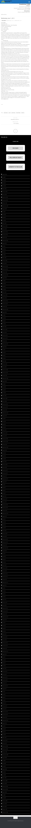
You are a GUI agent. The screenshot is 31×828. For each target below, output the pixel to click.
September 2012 (5, 651)
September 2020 (5, 378)
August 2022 (4, 312)
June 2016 (4, 522)
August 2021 (4, 346)
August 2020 (4, 381)
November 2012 (5, 645)
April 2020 (4, 392)
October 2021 (4, 341)
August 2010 (4, 723)
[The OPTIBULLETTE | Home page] (8, 2)
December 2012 (5, 642)
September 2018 (5, 447)
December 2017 (5, 470)
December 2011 (5, 677)
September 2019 (5, 412)
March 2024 (4, 257)
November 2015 (5, 542)
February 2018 (4, 464)
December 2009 (5, 746)
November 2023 (5, 269)
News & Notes (3, 14)
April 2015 (4, 562)
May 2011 (4, 697)
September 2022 (5, 309)
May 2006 (4, 772)
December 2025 (5, 197)
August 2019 (4, 415)
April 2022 (4, 323)
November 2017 (5, 473)
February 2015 (4, 568)
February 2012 (4, 671)
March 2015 (4, 565)
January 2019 (4, 435)
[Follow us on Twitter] (24, 137)
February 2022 (4, 329)
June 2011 (4, 694)
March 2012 (4, 668)
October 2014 (4, 579)
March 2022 (4, 326)
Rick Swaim (4, 20)
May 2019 (4, 424)
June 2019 (4, 421)
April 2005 (4, 797)
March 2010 (4, 737)
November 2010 (5, 714)
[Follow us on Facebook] (22, 137)
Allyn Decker (5, 112)
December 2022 (5, 300)
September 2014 (5, 582)
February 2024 (4, 260)
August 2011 (4, 688)
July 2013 (3, 622)
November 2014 (5, 576)
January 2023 (4, 297)
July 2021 (3, 349)
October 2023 (4, 272)
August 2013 (4, 619)
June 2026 (4, 180)
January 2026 (4, 194)
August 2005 (4, 792)
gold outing (13, 112)
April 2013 (4, 631)
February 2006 (4, 780)
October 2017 (4, 476)
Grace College (18, 112)
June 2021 (4, 352)
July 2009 (3, 760)
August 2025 (4, 208)
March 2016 (4, 530)
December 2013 (5, 608)
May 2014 (4, 593)
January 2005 (4, 803)
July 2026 (3, 177)
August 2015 (4, 550)
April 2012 (4, 665)
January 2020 (4, 401)
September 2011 (5, 685)
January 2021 (4, 366)
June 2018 (4, 453)
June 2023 (4, 283)
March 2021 (4, 361)
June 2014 (4, 591)
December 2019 (5, 404)
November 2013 (5, 611)
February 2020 (4, 398)
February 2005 (4, 800)
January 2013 (4, 639)
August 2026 (4, 174)
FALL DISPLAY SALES (15, 157)
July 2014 (3, 588)
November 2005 (5, 789)
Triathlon (22, 112)
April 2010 (4, 734)
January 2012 (4, 674)
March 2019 (4, 430)
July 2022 (3, 315)
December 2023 (5, 266)
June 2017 (4, 487)
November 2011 (5, 680)
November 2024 (5, 234)
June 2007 (4, 766)
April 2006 (4, 774)
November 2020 (5, 372)
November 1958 (5, 812)
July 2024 (3, 246)
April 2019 (4, 427)
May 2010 (4, 731)
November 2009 (5, 749)
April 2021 (4, 358)
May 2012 (4, 662)
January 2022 (4, 332)
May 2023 (4, 286)
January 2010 (4, 743)
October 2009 (4, 751)
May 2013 (4, 628)
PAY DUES (15, 148)
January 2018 (4, 467)
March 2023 (4, 292)
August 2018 (4, 450)
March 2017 (4, 496)
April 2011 (4, 700)
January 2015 (4, 570)
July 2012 (3, 657)
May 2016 (4, 524)
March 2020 (4, 395)
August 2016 (4, 516)
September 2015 (5, 547)
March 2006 (4, 777)
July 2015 (3, 553)
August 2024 (4, 243)
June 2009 (4, 763)
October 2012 (4, 648)
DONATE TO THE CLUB (15, 167)
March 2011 (4, 703)
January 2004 (4, 806)
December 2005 (5, 786)
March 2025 (4, 223)
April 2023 (4, 289)
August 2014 (4, 585)
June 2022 (4, 318)
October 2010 (4, 717)
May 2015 (4, 559)
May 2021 (4, 355)
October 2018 (4, 444)
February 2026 (4, 191)
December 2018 (5, 438)
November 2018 (5, 441)
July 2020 (3, 384)
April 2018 (4, 458)
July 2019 (3, 418)
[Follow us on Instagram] (27, 137)
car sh (9, 112)
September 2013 (5, 616)
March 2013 (4, 634)
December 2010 (5, 711)
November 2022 (5, 303)
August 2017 (4, 481)
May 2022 (4, 320)
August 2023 (4, 277)
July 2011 (3, 691)
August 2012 (4, 654)
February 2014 (4, 602)
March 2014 (4, 599)
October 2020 (4, 375)
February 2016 (4, 533)
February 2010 (4, 740)
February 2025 (4, 226)
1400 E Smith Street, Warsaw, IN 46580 (23, 9)
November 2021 (5, 338)
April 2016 (4, 527)
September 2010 (5, 720)
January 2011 (4, 708)
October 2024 (4, 237)
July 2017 (3, 484)
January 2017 (4, 501)
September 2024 (5, 240)
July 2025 (3, 211)
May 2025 (4, 217)
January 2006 (4, 783)
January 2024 (4, 263)
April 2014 (4, 596)
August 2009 (4, 757)
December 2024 (5, 231)
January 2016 (4, 536)
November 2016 (5, 507)
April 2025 (4, 220)
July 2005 (3, 795)
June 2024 (4, 249)
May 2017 (4, 490)
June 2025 (4, 214)
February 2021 (4, 364)
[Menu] (29, 2)
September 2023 (5, 274)
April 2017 (4, 493)
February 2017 (4, 499)
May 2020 (4, 389)
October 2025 (4, 203)
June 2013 (4, 625)
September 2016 (5, 513)
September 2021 (5, 343)
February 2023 (4, 295)
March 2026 (4, 188)
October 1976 (4, 809)
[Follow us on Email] (29, 137)
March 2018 (4, 461)
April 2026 (4, 185)
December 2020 (5, 369)
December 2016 (5, 504)
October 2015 (4, 545)
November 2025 (5, 200)
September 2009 (5, 754)
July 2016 (3, 519)
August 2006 (4, 769)
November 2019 (5, 407)
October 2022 (4, 306)
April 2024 (4, 254)
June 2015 (4, 556)
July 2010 (3, 726)
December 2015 (5, 539)
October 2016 (4, 510)
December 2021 (5, 335)
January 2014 (4, 605)
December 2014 (5, 573)
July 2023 (3, 280)
